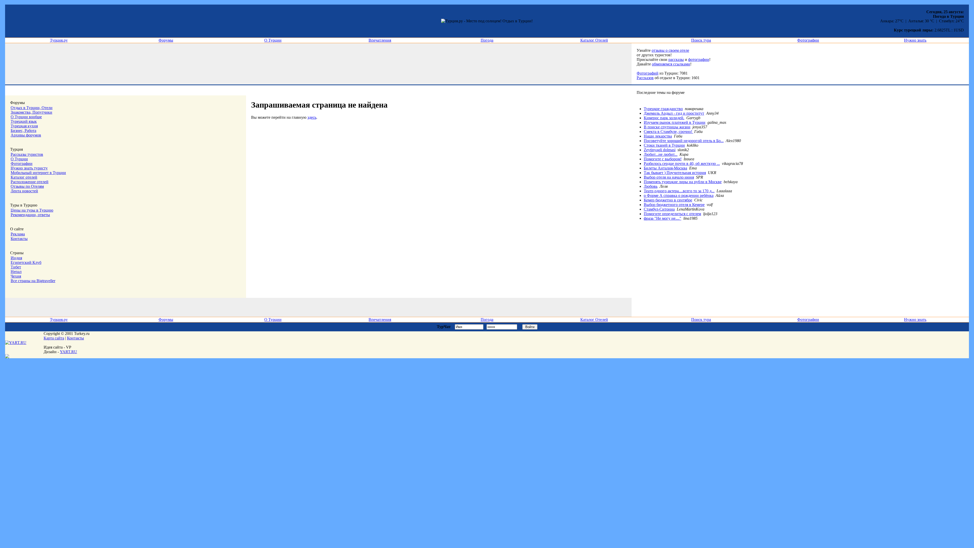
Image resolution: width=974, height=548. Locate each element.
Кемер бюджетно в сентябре (668, 200)
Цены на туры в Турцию (32, 210)
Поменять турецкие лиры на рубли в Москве (683, 182)
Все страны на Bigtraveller (33, 281)
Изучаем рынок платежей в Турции (674, 122)
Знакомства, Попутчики (31, 112)
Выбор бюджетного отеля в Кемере (674, 204)
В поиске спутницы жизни (667, 127)
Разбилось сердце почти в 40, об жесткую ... (682, 163)
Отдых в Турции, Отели (32, 108)
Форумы (166, 40)
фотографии (698, 59)
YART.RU (68, 352)
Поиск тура (701, 40)
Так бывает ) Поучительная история (675, 172)
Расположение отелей (29, 182)
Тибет (16, 267)
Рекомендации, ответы (30, 215)
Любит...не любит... (660, 154)
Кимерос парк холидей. (664, 118)
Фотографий (647, 73)
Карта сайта (54, 338)
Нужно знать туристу (29, 168)
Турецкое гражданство (663, 109)
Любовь (650, 186)
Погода (487, 40)
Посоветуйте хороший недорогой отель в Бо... (684, 141)
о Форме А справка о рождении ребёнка (679, 195)
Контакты (19, 238)
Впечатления (380, 40)
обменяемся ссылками (671, 64)
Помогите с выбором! (663, 159)
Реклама (18, 234)
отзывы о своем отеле (670, 50)
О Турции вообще (26, 117)
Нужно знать (915, 40)
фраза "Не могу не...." (662, 218)
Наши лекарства (658, 136)
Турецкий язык (24, 121)
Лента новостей (24, 191)
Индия (16, 258)
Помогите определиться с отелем (672, 214)
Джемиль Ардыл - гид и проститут (674, 113)
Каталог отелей (24, 177)
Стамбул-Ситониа (659, 209)
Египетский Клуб (26, 262)
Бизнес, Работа (23, 130)
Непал (16, 271)
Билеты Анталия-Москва (665, 168)
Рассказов (645, 78)
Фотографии (808, 40)
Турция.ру (59, 40)
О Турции (273, 40)
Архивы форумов (26, 135)
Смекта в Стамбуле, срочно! (668, 131)
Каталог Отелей (594, 40)
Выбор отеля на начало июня (669, 177)
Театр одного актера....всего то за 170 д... (679, 191)
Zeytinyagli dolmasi (659, 150)
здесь (311, 117)
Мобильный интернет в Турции (38, 172)
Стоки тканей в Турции (664, 145)
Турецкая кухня (24, 126)
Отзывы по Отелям (27, 186)
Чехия (16, 276)
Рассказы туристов (27, 154)
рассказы (676, 59)
